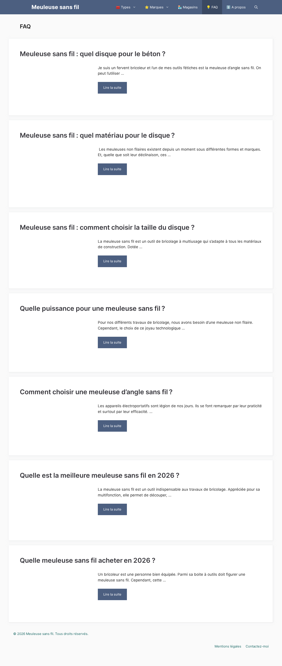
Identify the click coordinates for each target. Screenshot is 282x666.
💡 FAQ (212, 7)
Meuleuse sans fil (55, 7)
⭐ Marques (154, 7)
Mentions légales (228, 646)
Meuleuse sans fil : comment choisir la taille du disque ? (107, 227)
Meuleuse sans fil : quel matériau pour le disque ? (97, 135)
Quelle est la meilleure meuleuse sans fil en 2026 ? (99, 475)
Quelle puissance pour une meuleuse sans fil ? (92, 308)
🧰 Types (123, 7)
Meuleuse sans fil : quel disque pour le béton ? (92, 54)
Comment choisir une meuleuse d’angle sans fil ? (96, 392)
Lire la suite (112, 87)
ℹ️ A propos (236, 7)
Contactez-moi (257, 646)
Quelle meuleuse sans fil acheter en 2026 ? (87, 560)
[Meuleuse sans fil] (24, 7)
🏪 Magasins (188, 7)
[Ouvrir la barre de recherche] (256, 7)
